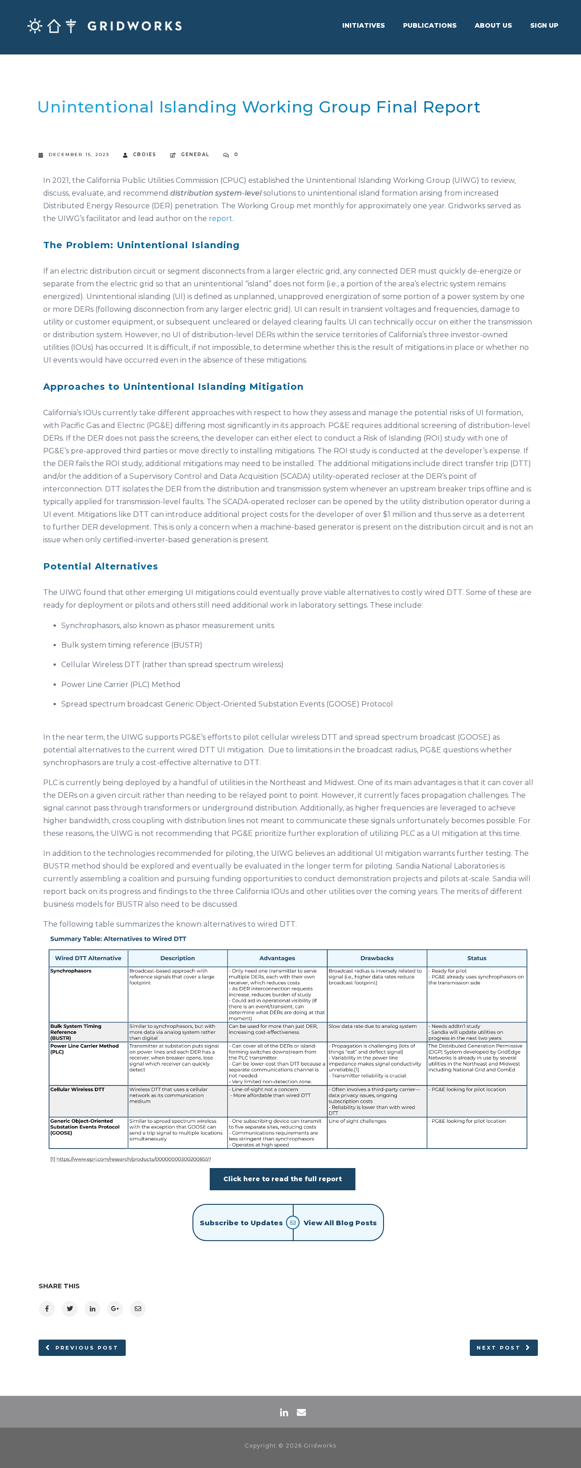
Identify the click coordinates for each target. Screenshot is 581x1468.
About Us (493, 25)
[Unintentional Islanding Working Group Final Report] (46, 1309)
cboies (145, 154)
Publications (430, 25)
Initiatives (363, 25)
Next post (499, 1348)
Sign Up (544, 25)
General (195, 154)
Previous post (87, 1348)
